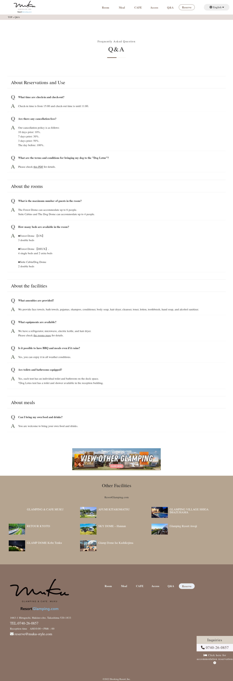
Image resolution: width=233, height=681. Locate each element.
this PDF (38, 166)
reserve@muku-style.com (33, 633)
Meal (122, 7)
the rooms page (42, 335)
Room (105, 7)
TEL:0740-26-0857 (24, 623)
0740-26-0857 (217, 647)
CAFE (138, 7)
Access (154, 7)
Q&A (170, 7)
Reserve (186, 7)
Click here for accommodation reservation (215, 657)
